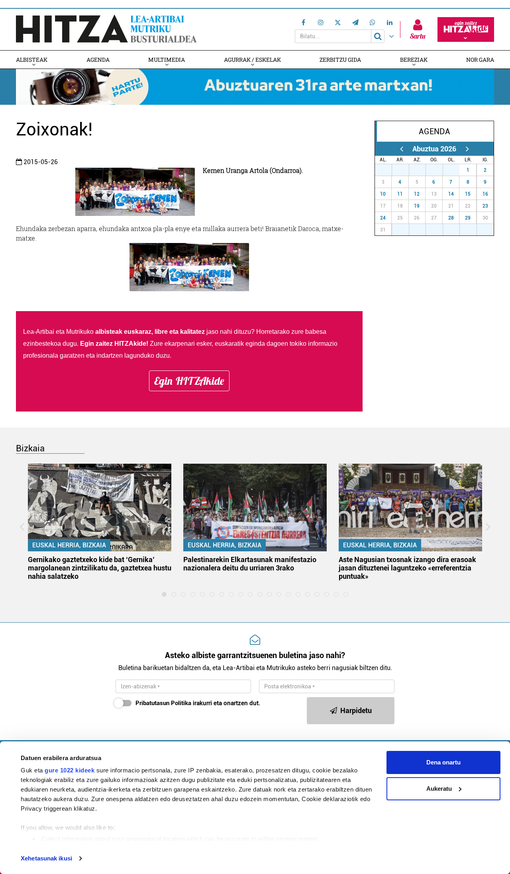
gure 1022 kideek (69, 770)
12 (417, 194)
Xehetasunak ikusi (46, 858)
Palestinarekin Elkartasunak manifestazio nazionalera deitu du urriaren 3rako (249, 563)
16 (485, 194)
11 (400, 194)
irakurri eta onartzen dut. (197, 703)
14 (451, 194)
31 (455, 170)
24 (383, 218)
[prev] (401, 149)
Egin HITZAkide (189, 381)
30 (438, 170)
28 (451, 218)
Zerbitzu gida (340, 59)
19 (417, 206)
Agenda (98, 59)
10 (383, 194)
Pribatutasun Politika (163, 703)
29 (468, 218)
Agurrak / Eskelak (252, 59)
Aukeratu (439, 788)
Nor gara (480, 59)
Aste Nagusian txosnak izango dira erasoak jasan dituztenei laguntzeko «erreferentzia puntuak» (407, 567)
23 (485, 206)
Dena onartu (443, 762)
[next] (467, 149)
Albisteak (31, 59)
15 (468, 194)
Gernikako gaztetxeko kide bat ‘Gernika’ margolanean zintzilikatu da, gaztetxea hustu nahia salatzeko (99, 567)
